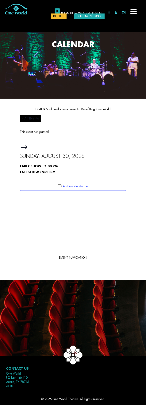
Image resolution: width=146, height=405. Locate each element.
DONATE (58, 16)
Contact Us (17, 368)
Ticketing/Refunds (89, 16)
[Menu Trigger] (133, 11)
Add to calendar (73, 186)
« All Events (30, 118)
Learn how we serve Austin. (81, 13)
